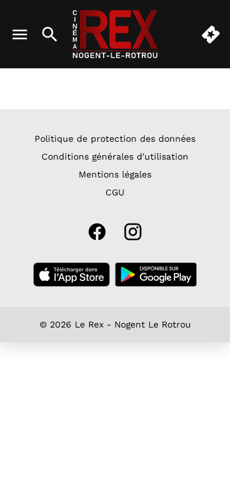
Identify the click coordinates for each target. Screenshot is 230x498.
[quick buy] (211, 34)
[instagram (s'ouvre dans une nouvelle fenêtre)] (133, 232)
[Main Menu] (19, 34)
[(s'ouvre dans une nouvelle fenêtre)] (71, 274)
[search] (50, 34)
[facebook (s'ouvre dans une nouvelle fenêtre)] (97, 232)
